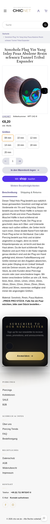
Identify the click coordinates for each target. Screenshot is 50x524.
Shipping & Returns (31, 192)
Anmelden (23, 356)
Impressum (7, 473)
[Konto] (38, 11)
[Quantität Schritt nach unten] (5, 161)
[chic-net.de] (22, 10)
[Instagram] (13, 505)
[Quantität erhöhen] (19, 161)
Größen (6, 132)
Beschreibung (9, 192)
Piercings (7, 390)
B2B (4, 404)
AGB (4, 463)
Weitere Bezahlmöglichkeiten (25, 186)
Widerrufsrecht (9, 468)
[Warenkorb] (46, 11)
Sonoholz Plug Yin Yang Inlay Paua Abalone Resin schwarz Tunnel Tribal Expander (24, 38)
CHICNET (6, 116)
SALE (5, 400)
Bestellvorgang (9, 439)
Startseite (5, 34)
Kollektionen (8, 395)
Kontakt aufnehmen (19, 498)
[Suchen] (45, 25)
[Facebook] (5, 505)
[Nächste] (44, 91)
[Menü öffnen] (5, 11)
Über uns (7, 424)
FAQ (4, 434)
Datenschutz (8, 458)
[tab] (11, 193)
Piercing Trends (10, 429)
